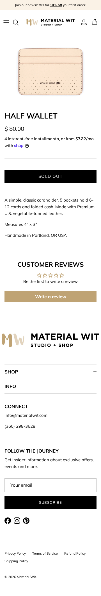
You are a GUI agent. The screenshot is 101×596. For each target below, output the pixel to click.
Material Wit (26, 577)
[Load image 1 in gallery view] (50, 71)
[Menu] (6, 22)
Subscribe (50, 502)
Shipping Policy (16, 561)
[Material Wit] (50, 22)
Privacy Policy (15, 553)
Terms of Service (45, 553)
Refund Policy (75, 553)
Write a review (50, 296)
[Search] (18, 22)
